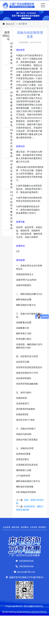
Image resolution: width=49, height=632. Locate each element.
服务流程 (15, 527)
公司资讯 (33, 527)
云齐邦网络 (31, 623)
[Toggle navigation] (42, 5)
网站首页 (10, 24)
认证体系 (6, 527)
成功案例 (24, 527)
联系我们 (42, 527)
